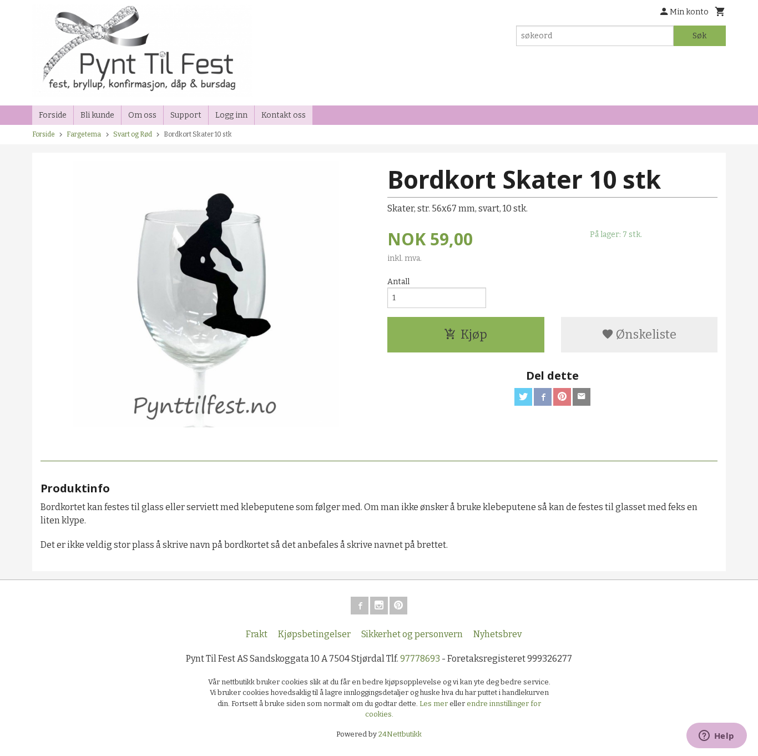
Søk (699, 36)
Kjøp (474, 334)
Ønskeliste (645, 334)
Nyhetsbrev (497, 634)
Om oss (142, 115)
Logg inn (231, 115)
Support (185, 115)
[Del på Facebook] (543, 397)
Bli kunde (97, 115)
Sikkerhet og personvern (412, 634)
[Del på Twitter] (523, 397)
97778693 (420, 658)
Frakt (256, 634)
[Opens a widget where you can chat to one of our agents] (716, 736)
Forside (53, 115)
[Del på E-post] (581, 397)
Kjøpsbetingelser (314, 634)
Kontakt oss (283, 115)
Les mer (434, 703)
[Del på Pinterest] (562, 397)
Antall (398, 281)
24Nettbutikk (400, 734)
